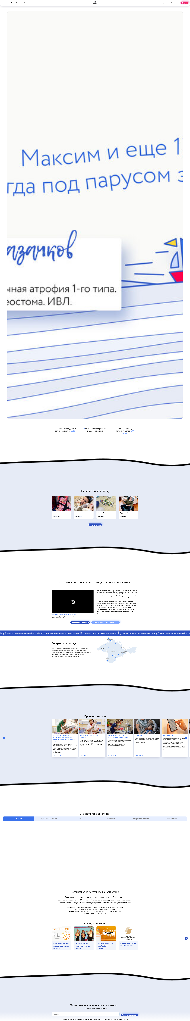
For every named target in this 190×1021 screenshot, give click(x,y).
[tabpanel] (95, 854)
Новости (26, 3)
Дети (12, 3)
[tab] (18, 818)
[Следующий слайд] (186, 507)
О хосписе (4, 3)
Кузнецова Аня (58, 513)
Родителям (165, 3)
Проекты (18, 3)
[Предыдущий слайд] (4, 507)
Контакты (174, 3)
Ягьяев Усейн (102, 513)
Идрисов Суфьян (126, 513)
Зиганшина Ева (81, 513)
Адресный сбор (155, 3)
